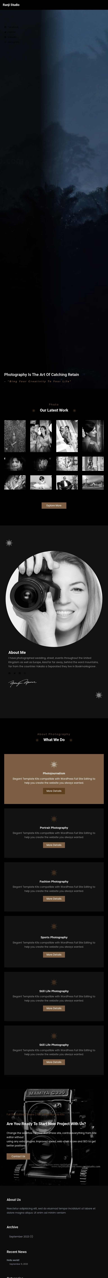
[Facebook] (9, 673)
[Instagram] (25, 673)
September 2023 (19, 1236)
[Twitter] (15, 673)
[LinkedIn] (20, 673)
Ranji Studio (11, 5)
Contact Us (18, 1156)
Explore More (54, 505)
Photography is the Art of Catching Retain (41, 374)
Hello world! (13, 1260)
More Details (54, 791)
